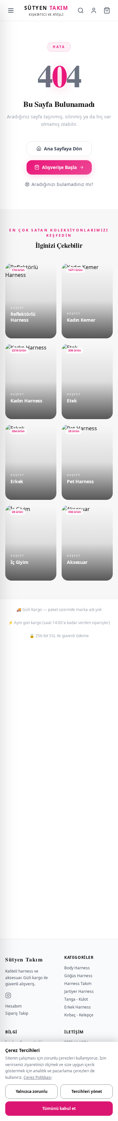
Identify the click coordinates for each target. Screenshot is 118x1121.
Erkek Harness (77, 1007)
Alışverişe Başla (59, 167)
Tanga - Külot (76, 999)
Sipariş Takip (16, 1013)
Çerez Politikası (37, 1077)
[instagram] (8, 995)
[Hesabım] (94, 10)
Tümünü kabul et (59, 1108)
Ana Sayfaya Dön (63, 148)
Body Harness (77, 968)
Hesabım (13, 1006)
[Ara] (81, 10)
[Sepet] (107, 10)
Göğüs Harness (78, 975)
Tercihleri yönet (86, 1091)
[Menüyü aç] (11, 10)
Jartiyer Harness (79, 991)
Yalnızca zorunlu (32, 1091)
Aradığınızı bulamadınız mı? (62, 184)
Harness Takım (77, 983)
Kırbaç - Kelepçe (78, 1015)
